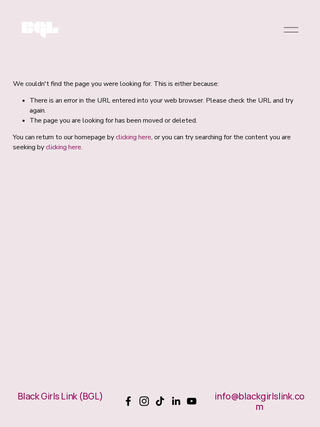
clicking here (133, 137)
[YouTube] (192, 401)
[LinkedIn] (176, 401)
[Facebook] (128, 401)
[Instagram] (144, 401)
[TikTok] (160, 401)
